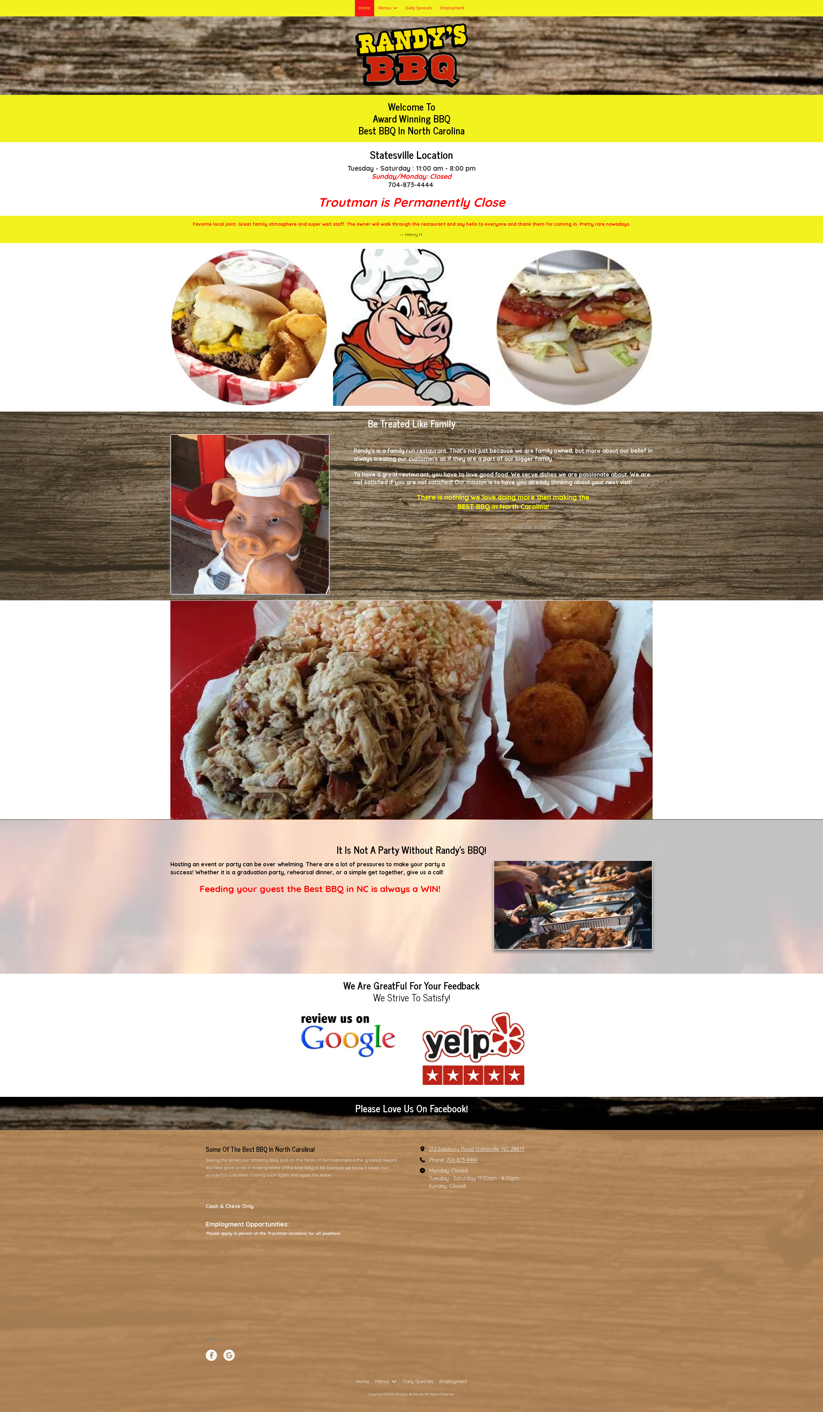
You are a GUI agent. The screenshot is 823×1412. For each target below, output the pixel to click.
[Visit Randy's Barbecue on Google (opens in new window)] (229, 1355)
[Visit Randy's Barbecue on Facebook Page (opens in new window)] (211, 1355)
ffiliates (213, 1339)
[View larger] (248, 327)
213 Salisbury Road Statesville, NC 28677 (476, 1149)
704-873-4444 (461, 1160)
